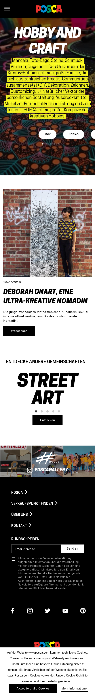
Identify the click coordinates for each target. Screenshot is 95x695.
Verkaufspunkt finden (32, 504)
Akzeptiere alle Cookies (33, 688)
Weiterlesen (19, 331)
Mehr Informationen (74, 688)
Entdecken (47, 420)
